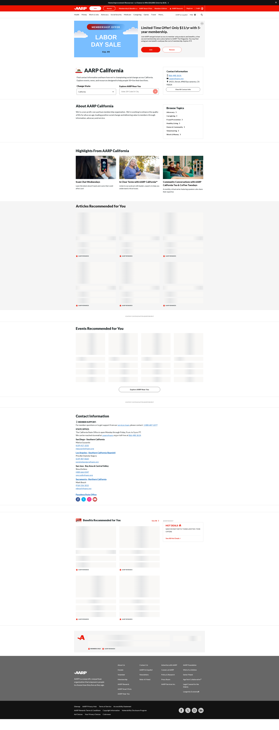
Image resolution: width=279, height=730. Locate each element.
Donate (120, 670)
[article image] (96, 178)
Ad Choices (78, 714)
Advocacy (171, 112)
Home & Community (175, 127)
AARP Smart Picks (145, 8)
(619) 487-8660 (82, 459)
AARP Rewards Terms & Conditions (87, 710)
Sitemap (77, 706)
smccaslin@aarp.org (84, 475)
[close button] (202, 23)
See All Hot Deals (172, 538)
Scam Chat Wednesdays (88, 182)
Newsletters (144, 675)
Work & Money (173, 134)
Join (150, 50)
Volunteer (121, 675)
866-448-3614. (175, 75)
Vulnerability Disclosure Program (134, 710)
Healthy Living (172, 123)
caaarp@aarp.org (176, 78)
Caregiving (171, 116)
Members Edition (161, 8)
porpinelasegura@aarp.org (87, 462)
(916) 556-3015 (82, 485)
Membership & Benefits (127, 8)
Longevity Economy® (191, 692)
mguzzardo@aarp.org (85, 448)
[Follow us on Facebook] (78, 499)
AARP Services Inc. (168, 684)
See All (154, 521)
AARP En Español (146, 670)
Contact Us (144, 665)
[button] (201, 14)
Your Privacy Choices (93, 714)
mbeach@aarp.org (83, 488)
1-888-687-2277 (150, 425)
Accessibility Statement (122, 706)
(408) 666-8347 (82, 472)
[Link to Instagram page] (89, 499)
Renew (172, 50)
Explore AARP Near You (130, 86)
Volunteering (172, 131)
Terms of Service (105, 706)
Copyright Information (111, 710)
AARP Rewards (177, 8)
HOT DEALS (172, 525)
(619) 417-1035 (82, 445)
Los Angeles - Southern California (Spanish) (96, 453)
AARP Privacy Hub (89, 706)
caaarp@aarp (107, 435)
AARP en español (181, 15)
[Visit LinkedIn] (201, 710)
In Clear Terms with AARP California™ (138, 182)
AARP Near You (124, 694)
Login (198, 8)
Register (190, 8)
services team (123, 425)
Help (191, 15)
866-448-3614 (135, 435)
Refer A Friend (145, 679)
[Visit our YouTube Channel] (95, 499)
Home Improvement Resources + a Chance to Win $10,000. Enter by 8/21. (137, 3)
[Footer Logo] (89, 672)
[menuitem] (76, 16)
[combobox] (139, 91)
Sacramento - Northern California (91, 479)
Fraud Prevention (174, 120)
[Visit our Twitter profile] (83, 499)
